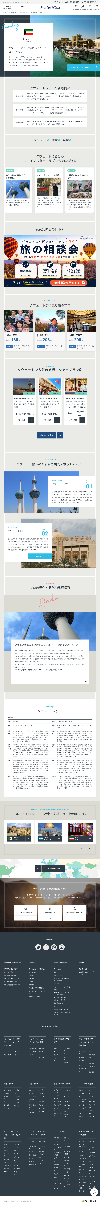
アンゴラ (56, 1138)
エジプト (6, 1159)
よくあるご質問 (8, 972)
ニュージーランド (42, 1147)
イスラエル (17, 1168)
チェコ (41, 1105)
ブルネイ (56, 1055)
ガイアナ (6, 1108)
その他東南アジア (59, 1003)
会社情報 (31, 978)
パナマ (91, 1168)
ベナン (56, 1141)
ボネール (81, 1170)
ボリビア (6, 1105)
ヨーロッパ (57, 969)
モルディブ (32, 1161)
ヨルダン (16, 1144)
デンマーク (67, 1102)
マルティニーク (92, 1157)
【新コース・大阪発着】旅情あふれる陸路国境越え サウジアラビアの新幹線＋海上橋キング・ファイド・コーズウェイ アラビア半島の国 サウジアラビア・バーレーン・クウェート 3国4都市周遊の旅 (55, 110)
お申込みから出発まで (11, 969)
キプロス (16, 1154)
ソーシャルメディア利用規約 (37, 992)
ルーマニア (42, 1108)
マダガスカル (57, 1184)
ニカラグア (92, 1164)
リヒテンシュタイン (82, 1101)
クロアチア (32, 1112)
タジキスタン (82, 1070)
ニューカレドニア (42, 1142)
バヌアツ (41, 1163)
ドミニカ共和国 (82, 1187)
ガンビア (56, 1168)
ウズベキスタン (92, 1056)
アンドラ (91, 1117)
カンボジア (7, 1055)
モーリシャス (32, 1165)
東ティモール (67, 1058)
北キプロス (7, 1150)
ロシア (66, 1093)
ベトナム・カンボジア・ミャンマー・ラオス (62, 999)
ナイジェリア (67, 1147)
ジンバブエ (67, 1181)
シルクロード (92, 1068)
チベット (81, 1057)
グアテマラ (92, 1141)
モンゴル (91, 1072)
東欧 (55, 972)
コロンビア (17, 1099)
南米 (55, 1006)
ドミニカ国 (82, 1182)
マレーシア (67, 1062)
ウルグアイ (7, 1093)
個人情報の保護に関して (11, 982)
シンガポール (67, 1050)
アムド (91, 1060)
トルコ (6, 1144)
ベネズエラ (17, 1090)
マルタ (81, 1090)
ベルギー (91, 1110)
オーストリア (32, 1101)
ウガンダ (66, 1175)
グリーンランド (67, 1115)
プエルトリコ (92, 1172)
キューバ (81, 1179)
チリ (5, 1102)
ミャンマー (7, 1052)
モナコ (81, 1096)
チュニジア (17, 1150)
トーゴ (66, 1172)
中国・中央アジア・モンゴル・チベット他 (62, 993)
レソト (56, 1180)
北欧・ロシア (58, 975)
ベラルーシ (67, 1090)
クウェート (7, 1172)
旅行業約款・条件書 (10, 975)
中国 (90, 1052)
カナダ (81, 1173)
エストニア (57, 1102)
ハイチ (91, 1144)
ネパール (41, 1048)
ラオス (16, 1052)
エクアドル (7, 1090)
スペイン (81, 1113)
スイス (91, 1113)
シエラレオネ (67, 1164)
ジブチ (56, 1158)
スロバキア (42, 1111)
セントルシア (92, 1177)
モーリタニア (67, 1186)
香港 (55, 1052)
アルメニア (57, 1105)
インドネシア (57, 1059)
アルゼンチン (7, 1097)
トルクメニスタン (82, 1053)
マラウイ (56, 1189)
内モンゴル (82, 1066)
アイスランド (57, 1114)
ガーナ (56, 1171)
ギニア (56, 1174)
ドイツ (81, 1120)
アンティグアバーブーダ (82, 1146)
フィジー (31, 1158)
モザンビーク (67, 1139)
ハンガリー (32, 1096)
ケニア (56, 1177)
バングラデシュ (42, 1053)
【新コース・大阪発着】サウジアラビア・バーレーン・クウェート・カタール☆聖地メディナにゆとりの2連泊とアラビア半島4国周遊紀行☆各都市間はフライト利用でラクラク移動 (55, 96)
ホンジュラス (92, 1148)
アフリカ (56, 984)
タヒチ (41, 1157)
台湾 (55, 1048)
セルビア (41, 1090)
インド (31, 1055)
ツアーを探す (7, 6)
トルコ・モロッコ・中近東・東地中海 (61, 979)
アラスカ (81, 1141)
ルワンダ (66, 1157)
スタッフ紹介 (33, 972)
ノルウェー (67, 1108)
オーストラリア (32, 1142)
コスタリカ (82, 1176)
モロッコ (16, 1147)
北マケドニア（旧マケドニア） (32, 1107)
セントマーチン (92, 1182)
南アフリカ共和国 (67, 1153)
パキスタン (32, 1048)
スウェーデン (67, 1097)
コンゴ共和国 (57, 1148)
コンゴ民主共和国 (57, 1154)
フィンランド (57, 1109)
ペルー (16, 1093)
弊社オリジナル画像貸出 (36, 988)
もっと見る (80, 849)
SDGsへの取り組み (35, 996)
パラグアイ (17, 1096)
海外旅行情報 (83, 969)
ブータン (41, 1057)
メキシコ (91, 1161)
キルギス (91, 1063)
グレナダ (81, 1191)
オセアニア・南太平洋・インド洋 (62, 1014)
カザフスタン (82, 1061)
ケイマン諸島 (32, 1147)
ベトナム (16, 1055)
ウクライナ (67, 1105)
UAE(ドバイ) (17, 1173)
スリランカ (32, 1052)
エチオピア (57, 1164)
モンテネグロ (42, 1097)
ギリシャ (16, 1157)
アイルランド (92, 1097)
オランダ (81, 1105)
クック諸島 (32, 1155)
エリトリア (57, 1161)
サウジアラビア (17, 1161)
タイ (65, 1054)
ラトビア (56, 1099)
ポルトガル (92, 1102)
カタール (6, 1168)
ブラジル (16, 1103)
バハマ (81, 1155)
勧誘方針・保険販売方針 (11, 978)
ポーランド (32, 1093)
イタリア (81, 1093)
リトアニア (67, 1111)
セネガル (66, 1160)
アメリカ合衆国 (92, 1188)
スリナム (16, 1106)
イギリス (81, 1117)
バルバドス (82, 1158)
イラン (16, 1165)
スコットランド (92, 1106)
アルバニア (42, 1093)
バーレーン (7, 1165)
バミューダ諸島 (82, 1165)
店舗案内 (31, 982)
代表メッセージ (33, 975)
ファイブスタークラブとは (22, 6)
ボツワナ (56, 1144)
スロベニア (42, 1102)
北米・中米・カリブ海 (61, 1009)
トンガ (41, 1160)
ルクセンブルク (82, 1109)
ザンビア (66, 1178)
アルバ (81, 1152)
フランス (91, 1090)
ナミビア (66, 1143)
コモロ (31, 1152)
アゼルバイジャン (57, 1091)
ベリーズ (81, 1161)
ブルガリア (32, 1090)
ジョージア (57, 1095)
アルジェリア (7, 1155)
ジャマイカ (92, 1153)
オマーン (6, 1147)
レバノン (6, 1162)
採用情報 (31, 985)
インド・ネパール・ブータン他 (62, 988)
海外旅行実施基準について (12, 985)
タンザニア (67, 1169)
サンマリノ (92, 1093)
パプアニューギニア (42, 1153)
